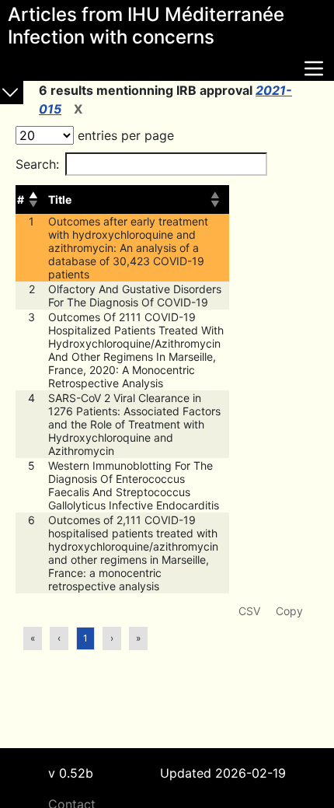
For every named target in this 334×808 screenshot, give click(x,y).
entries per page (124, 135)
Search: (37, 164)
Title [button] (59, 199)
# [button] (20, 199)
